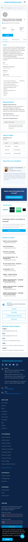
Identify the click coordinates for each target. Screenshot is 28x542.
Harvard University (5, 437)
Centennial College (6, 455)
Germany (14, 319)
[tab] (5, 39)
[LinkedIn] (17, 365)
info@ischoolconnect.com (12, 393)
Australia (14, 312)
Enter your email (6, 519)
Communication (5, 495)
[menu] (25, 2)
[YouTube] (13, 365)
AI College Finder (5, 478)
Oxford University (5, 440)
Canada (14, 309)
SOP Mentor (4, 481)
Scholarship (4, 411)
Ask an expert (4, 417)
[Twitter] (10, 365)
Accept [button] (7, 539)
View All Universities (6, 467)
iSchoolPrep (4, 419)
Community (4, 414)
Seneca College (5, 461)
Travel (2, 492)
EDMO (2, 408)
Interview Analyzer (5, 475)
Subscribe (12, 526)
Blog (2, 422)
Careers (3, 425)
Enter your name (6, 512)
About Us (3, 405)
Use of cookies (18, 535)
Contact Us (4, 428)
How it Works (4, 402)
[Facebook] (2, 365)
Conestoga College (6, 452)
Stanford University (5, 443)
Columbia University (6, 458)
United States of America (14, 315)
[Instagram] (6, 365)
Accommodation (5, 490)
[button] (22, 536)
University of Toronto (6, 446)
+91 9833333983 (9, 389)
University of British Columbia (8, 464)
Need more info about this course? (14, 192)
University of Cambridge (7, 449)
